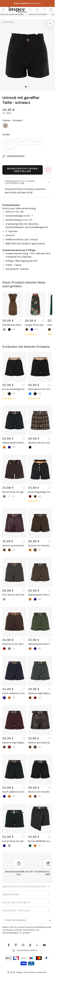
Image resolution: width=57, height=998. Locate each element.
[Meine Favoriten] (44, 9)
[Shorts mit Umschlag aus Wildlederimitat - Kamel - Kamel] (30, 550)
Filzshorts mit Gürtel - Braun (14, 644)
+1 (14, 329)
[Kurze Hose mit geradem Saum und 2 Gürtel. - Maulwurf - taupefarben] (9, 846)
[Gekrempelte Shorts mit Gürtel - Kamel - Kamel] (4, 447)
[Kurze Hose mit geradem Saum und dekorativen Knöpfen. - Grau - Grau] (4, 496)
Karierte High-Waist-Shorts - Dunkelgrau (40, 693)
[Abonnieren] (50, 920)
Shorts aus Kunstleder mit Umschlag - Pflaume (14, 545)
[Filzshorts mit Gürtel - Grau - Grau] (9, 648)
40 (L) (37, 142)
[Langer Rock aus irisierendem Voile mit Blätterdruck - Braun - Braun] (27, 329)
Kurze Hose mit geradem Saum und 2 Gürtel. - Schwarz (14, 841)
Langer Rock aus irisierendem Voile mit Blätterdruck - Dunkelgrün (35, 325)
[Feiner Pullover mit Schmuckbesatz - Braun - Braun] (49, 329)
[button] (30, 9)
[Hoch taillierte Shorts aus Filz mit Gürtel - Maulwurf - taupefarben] (4, 599)
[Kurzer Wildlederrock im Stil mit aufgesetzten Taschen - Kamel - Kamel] (35, 846)
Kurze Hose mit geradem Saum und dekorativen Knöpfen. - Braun (14, 492)
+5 (14, 447)
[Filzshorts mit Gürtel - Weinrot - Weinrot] (4, 648)
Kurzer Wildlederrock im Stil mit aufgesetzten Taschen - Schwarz (40, 841)
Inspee (19, 972)
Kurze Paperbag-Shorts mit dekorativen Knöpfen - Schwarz (40, 492)
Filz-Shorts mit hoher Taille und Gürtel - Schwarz (14, 594)
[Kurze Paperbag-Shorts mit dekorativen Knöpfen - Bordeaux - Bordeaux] (30, 496)
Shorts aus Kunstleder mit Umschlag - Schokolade (40, 742)
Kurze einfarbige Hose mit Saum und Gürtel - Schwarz (14, 389)
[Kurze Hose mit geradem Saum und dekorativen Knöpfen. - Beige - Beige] (9, 496)
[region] (27, 55)
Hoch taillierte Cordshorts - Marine (14, 693)
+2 (36, 329)
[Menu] (3, 9)
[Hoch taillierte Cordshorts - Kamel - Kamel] (9, 698)
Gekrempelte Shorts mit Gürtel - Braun (40, 594)
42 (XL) (10, 150)
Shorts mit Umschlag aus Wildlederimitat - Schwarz (40, 792)
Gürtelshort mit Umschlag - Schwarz (40, 389)
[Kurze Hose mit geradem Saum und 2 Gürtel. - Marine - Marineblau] (4, 846)
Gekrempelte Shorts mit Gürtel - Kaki (40, 644)
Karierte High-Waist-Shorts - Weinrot (14, 742)
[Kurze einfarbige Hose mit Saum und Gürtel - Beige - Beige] (4, 394)
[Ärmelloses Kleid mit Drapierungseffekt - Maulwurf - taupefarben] (4, 329)
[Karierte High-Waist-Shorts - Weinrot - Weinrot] (35, 698)
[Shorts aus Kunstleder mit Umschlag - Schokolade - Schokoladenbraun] (9, 550)
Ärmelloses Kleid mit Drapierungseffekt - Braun (12, 325)
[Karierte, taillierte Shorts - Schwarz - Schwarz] (30, 447)
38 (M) (23, 142)
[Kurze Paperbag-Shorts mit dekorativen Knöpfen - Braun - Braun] (35, 496)
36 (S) (10, 142)
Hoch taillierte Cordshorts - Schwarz (14, 792)
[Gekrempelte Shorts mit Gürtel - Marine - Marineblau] (9, 447)
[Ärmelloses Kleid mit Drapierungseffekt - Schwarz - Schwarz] (9, 329)
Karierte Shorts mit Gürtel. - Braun (40, 442)
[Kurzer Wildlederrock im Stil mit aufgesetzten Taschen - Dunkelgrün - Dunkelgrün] (30, 846)
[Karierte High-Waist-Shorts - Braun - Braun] (30, 698)
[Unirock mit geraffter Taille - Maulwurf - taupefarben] (5, 126)
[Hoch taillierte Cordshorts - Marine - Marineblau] (4, 796)
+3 (39, 393)
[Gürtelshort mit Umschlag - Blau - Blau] (30, 394)
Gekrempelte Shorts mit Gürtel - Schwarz (14, 442)
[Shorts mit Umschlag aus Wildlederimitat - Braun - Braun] (35, 796)
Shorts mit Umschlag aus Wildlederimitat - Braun (40, 545)
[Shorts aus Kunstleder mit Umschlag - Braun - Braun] (4, 550)
